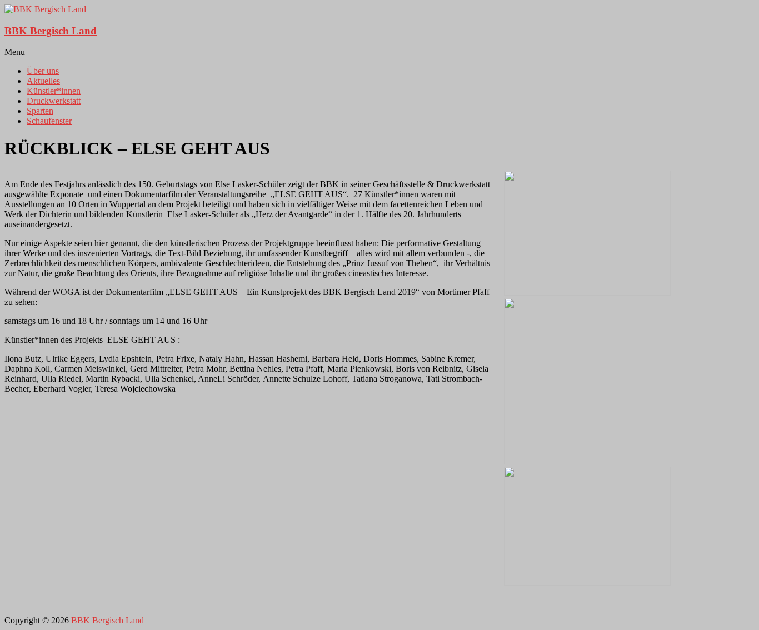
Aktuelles (43, 81)
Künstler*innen (54, 91)
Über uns (43, 71)
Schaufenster (49, 121)
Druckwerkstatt (54, 101)
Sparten (40, 111)
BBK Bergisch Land (50, 31)
